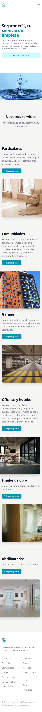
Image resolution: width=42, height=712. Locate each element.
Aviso (25, 685)
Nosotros (27, 668)
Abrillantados (8, 686)
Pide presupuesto (21, 55)
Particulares (7, 663)
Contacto (27, 663)
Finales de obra (8, 682)
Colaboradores (29, 672)
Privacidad (27, 690)
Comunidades (8, 668)
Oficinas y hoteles (10, 677)
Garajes (5, 672)
